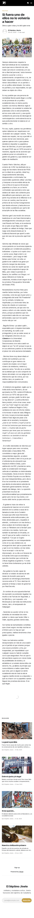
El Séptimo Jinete (14, 30)
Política (5, 10)
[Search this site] (28, 3)
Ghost (21, 872)
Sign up (17, 867)
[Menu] (31, 3)
